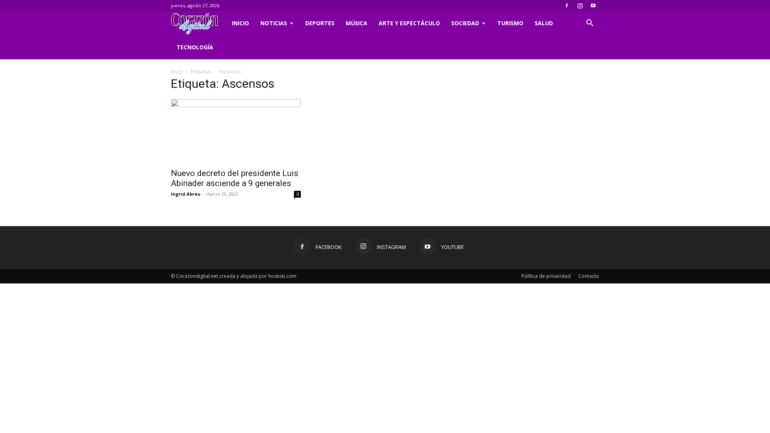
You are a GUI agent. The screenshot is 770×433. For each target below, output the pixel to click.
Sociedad (465, 23)
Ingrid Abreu (186, 194)
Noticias (273, 23)
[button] (589, 24)
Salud (544, 23)
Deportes (319, 23)
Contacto (588, 276)
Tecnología (194, 47)
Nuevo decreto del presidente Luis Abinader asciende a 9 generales (234, 178)
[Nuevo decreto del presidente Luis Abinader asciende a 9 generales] (236, 131)
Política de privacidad (546, 276)
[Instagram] (580, 5)
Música (356, 23)
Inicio (240, 23)
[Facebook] (567, 5)
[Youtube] (593, 5)
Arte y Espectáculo (409, 23)
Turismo (510, 23)
